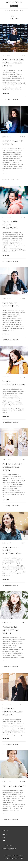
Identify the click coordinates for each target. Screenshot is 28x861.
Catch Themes (18, 858)
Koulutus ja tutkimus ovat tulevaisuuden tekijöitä (12, 467)
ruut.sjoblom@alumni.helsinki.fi (10, 99)
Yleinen (9, 55)
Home (6, 10)
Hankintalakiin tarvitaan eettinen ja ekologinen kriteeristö (13, 62)
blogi (4, 55)
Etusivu (4, 834)
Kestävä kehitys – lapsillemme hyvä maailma (11, 630)
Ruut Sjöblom (14, 2)
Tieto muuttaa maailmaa (14, 786)
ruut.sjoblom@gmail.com (9, 848)
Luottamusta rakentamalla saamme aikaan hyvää (13, 711)
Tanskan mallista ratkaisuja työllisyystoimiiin (10, 224)
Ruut (4, 840)
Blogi (4, 837)
